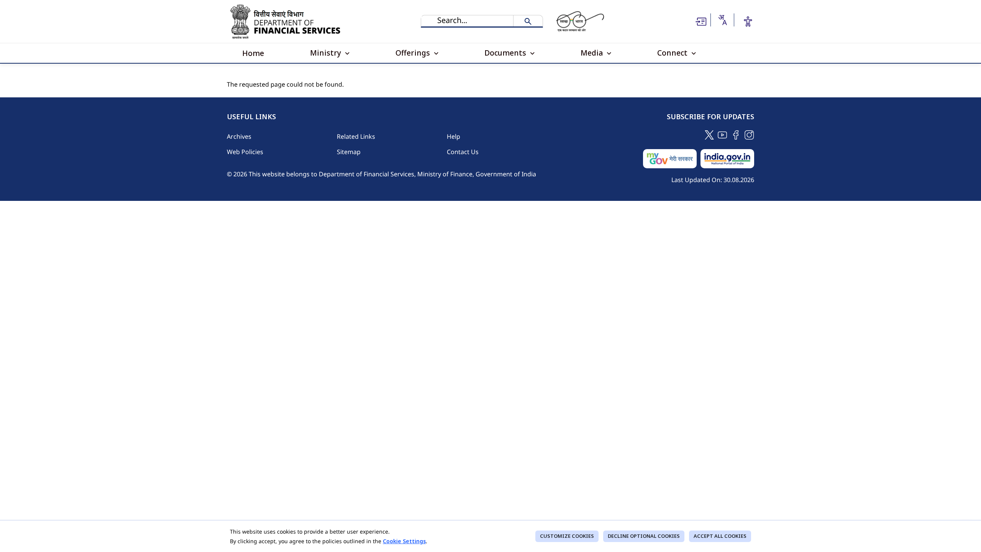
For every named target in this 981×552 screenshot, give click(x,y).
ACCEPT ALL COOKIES (720, 535)
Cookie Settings (404, 541)
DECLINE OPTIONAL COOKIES (644, 535)
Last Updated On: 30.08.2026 (712, 180)
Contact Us (463, 152)
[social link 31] (749, 134)
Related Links (356, 136)
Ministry (326, 53)
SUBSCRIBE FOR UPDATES (710, 117)
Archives (239, 136)
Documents (506, 53)
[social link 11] (722, 134)
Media (593, 53)
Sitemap (349, 152)
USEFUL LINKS (251, 117)
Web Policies (245, 152)
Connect (673, 53)
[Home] (287, 21)
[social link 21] (736, 134)
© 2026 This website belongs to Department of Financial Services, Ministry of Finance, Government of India (381, 174)
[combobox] (722, 19)
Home (253, 53)
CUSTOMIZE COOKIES (567, 535)
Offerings (413, 53)
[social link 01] (709, 134)
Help (453, 136)
